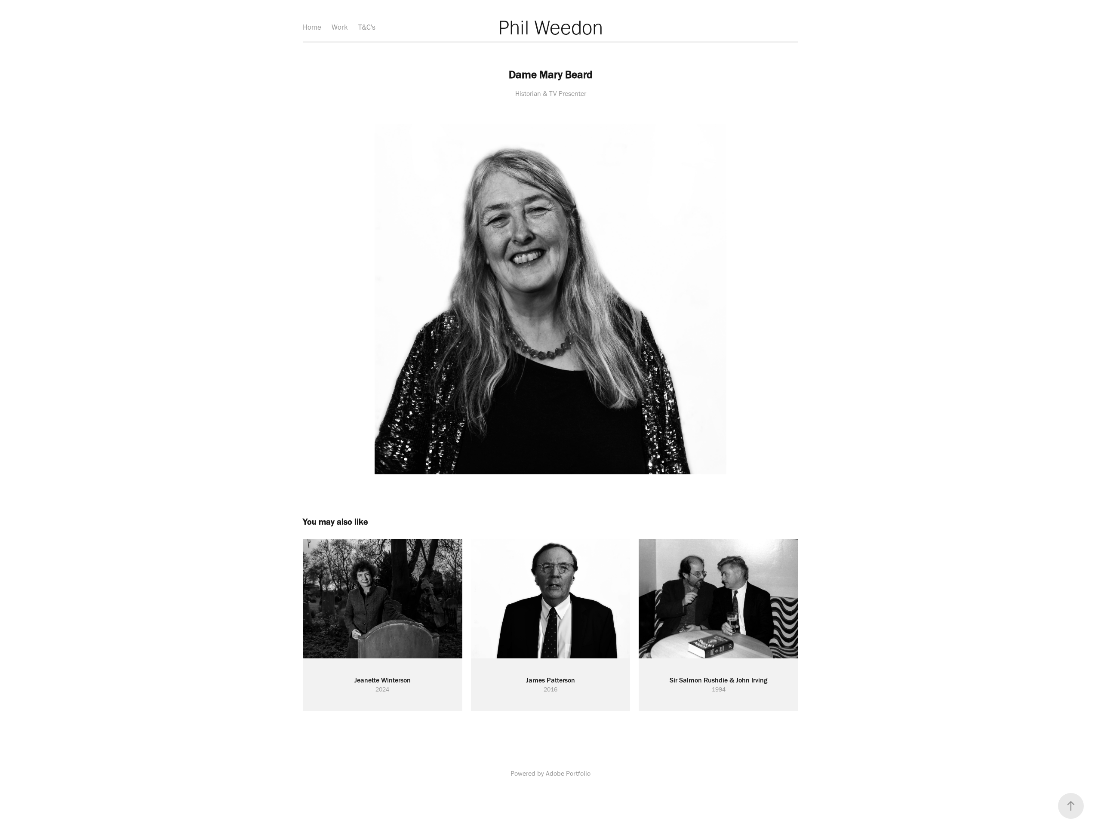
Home (312, 27)
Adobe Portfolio (568, 773)
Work (340, 27)
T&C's (366, 27)
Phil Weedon (550, 27)
